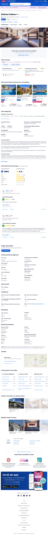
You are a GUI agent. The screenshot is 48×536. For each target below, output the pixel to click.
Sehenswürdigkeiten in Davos (8, 389)
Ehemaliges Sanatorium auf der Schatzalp (7, 381)
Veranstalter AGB (24, 508)
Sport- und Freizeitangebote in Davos (24, 389)
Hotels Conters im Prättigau (35, 440)
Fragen (25, 24)
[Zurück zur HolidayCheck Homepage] (4, 4)
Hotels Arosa (16, 442)
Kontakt (35, 1)
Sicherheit (24, 527)
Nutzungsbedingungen (24, 510)
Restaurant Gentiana (38, 385)
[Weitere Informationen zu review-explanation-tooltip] (17, 19)
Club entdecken (33, 7)
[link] (43, 4)
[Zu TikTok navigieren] (24, 496)
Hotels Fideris (32, 442)
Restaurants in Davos (38, 389)
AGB (24, 520)
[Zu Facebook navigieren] (18, 496)
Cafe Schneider (37, 383)
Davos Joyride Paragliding (23, 385)
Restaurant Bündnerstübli (39, 381)
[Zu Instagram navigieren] (21, 496)
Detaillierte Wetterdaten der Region (24, 451)
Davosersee (4, 385)
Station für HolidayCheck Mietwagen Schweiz (35, 303)
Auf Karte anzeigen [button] (24, 17)
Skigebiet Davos (21, 383)
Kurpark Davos (5, 383)
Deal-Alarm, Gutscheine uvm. (24, 505)
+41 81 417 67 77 (9, 363)
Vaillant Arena (21, 379)
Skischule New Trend (22, 381)
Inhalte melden (24, 503)
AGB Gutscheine (24, 522)
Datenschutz (24, 512)
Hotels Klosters (16, 444)
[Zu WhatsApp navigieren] (30, 496)
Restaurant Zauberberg (39, 376)
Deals (3, 1)
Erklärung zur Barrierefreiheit (24, 525)
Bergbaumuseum (5, 379)
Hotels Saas (32, 444)
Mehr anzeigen (4, 161)
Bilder (20, 24)
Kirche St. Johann (5, 376)
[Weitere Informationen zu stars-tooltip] (18, 14)
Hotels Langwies (17, 440)
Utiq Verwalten (24, 517)
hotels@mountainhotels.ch (11, 361)
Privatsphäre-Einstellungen (24, 515)
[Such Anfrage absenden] (29, 4)
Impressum (24, 529)
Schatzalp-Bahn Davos (23, 376)
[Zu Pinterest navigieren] (27, 496)
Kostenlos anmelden (42, 7)
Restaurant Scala (37, 379)
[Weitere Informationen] (9, 104)
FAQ (24, 500)
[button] (19, 37)
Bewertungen (13, 24)
